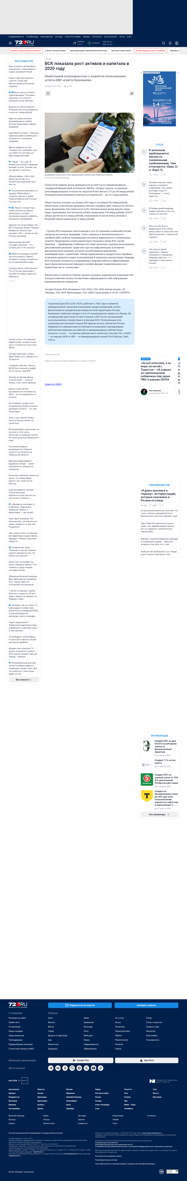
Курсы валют (110, 37)
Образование (90, 1048)
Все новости (24, 61)
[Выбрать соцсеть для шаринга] (132, 93)
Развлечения (121, 1040)
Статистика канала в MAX (21, 1048)
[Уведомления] (170, 43)
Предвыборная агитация (21, 1044)
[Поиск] (163, 43)
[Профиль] (176, 43)
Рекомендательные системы (106, 1160)
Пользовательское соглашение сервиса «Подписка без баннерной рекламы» (125, 1164)
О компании (14, 1027)
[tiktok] (100, 1068)
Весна (51, 1027)
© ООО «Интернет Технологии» (21, 1172)
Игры (122, 37)
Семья (118, 1048)
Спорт (149, 1018)
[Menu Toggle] (10, 43)
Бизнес (51, 1022)
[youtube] (93, 1068)
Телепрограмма (73, 37)
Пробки (94, 43)
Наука (87, 1040)
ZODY (129, 37)
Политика (120, 1027)
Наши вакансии (16, 1035)
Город (51, 1031)
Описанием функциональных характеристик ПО (114, 1145)
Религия (119, 1044)
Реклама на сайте (17, 1018)
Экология (150, 1031)
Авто (50, 1018)
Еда (50, 1040)
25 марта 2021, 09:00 (53, 86)
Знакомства (47, 37)
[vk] (58, 1068)
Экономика (151, 1035)
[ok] (65, 1068)
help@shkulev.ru (15, 1156)
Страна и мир (152, 1027)
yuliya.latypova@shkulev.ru (152, 1133)
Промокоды (32, 37)
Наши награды (16, 1031)
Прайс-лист (14, 1022)
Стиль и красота (154, 1022)
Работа (118, 1035)
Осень (118, 1022)
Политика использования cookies (108, 1156)
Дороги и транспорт (57, 1035)
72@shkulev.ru (38, 1152)
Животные (53, 1044)
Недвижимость (16, 37)
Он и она (119, 1018)
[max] (79, 1068)
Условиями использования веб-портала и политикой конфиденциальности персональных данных (133, 1146)
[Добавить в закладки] (48, 93)
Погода (59, 37)
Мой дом (88, 1035)
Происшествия (122, 1031)
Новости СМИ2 (53, 384)
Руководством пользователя (106, 1143)
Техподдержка (15, 1040)
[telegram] (51, 1068)
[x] (86, 1068)
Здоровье (52, 1048)
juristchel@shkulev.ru (71, 1154)
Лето (86, 1031)
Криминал (89, 1022)
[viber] (72, 1068)
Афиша (86, 37)
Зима (86, 1018)
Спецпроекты (152, 1040)
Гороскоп (97, 37)
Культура (88, 1027)
